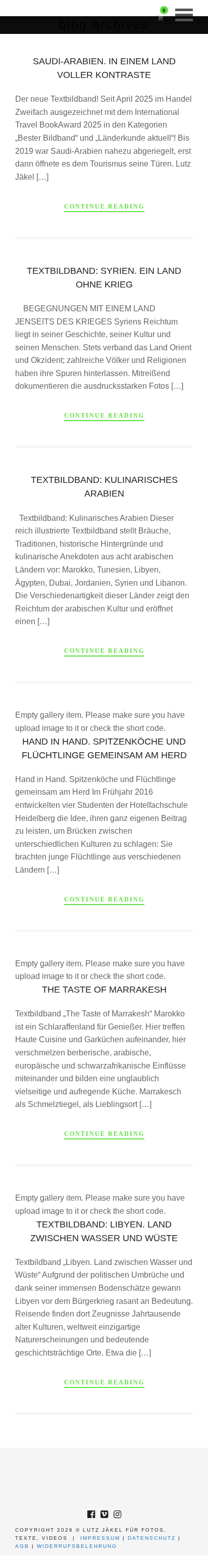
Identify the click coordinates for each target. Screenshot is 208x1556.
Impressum (100, 1538)
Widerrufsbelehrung (77, 1546)
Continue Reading (104, 206)
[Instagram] (117, 1514)
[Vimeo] (104, 1514)
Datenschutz (152, 1538)
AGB (22, 1546)
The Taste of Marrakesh (104, 990)
